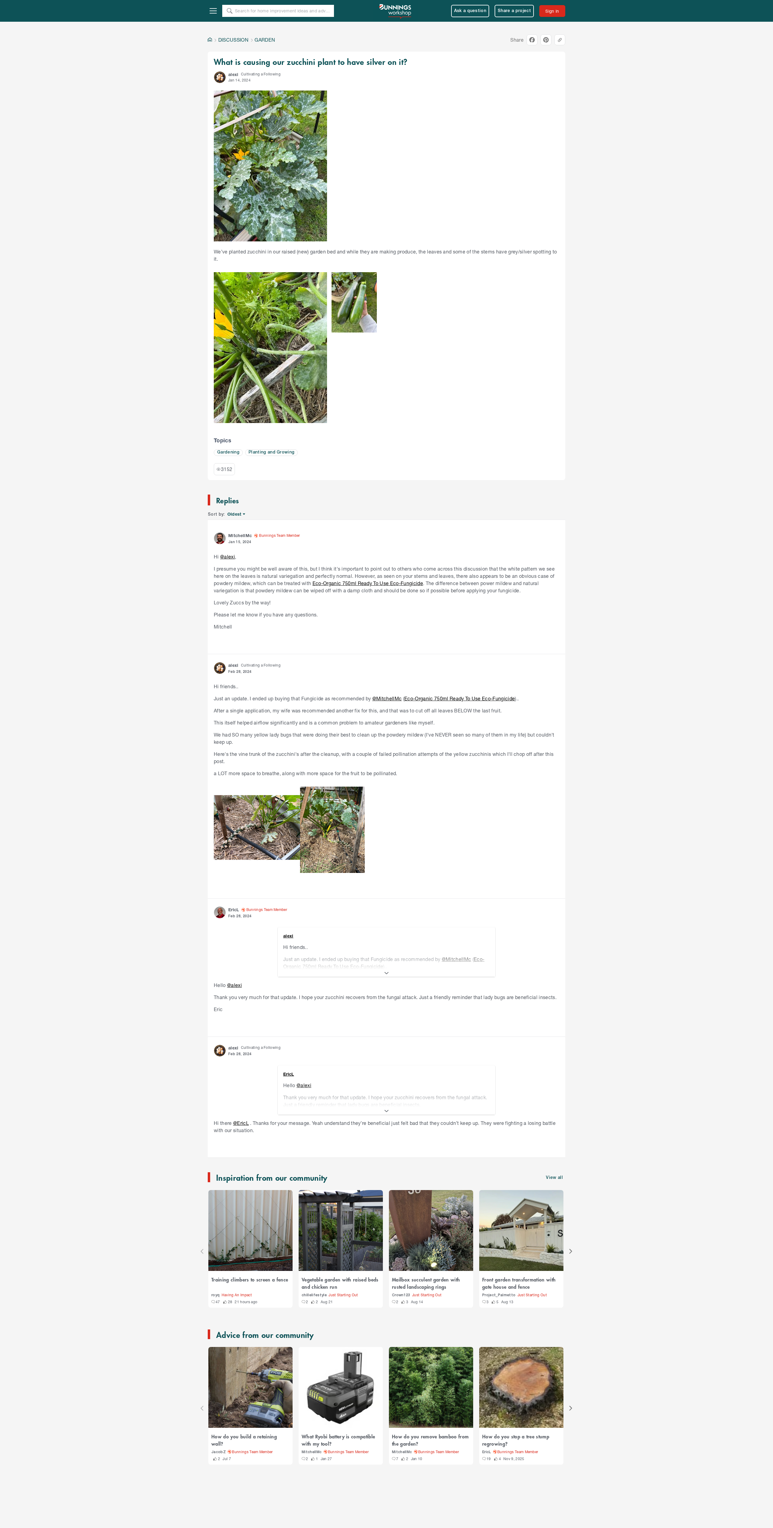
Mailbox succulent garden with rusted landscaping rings (426, 1283)
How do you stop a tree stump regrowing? (515, 1440)
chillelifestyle (314, 1295)
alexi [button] (233, 74)
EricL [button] (233, 909)
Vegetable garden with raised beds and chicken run (340, 1283)
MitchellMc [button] (240, 535)
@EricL (241, 1123)
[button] (220, 77)
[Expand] (386, 973)
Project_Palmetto (498, 1295)
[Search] (229, 11)
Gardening (228, 452)
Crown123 (401, 1295)
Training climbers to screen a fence (249, 1279)
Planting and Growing (272, 452)
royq (215, 1295)
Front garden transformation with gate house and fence (519, 1283)
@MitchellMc (387, 698)
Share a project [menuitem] (514, 11)
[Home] (210, 39)
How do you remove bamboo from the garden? (430, 1440)
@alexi (227, 556)
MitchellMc (312, 1452)
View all (554, 1178)
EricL (486, 1452)
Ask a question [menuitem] (470, 11)
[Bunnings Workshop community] (395, 10)
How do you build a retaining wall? (244, 1440)
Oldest (234, 514)
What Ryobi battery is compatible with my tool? (338, 1440)
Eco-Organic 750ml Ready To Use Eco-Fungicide (368, 583)
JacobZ (218, 1452)
